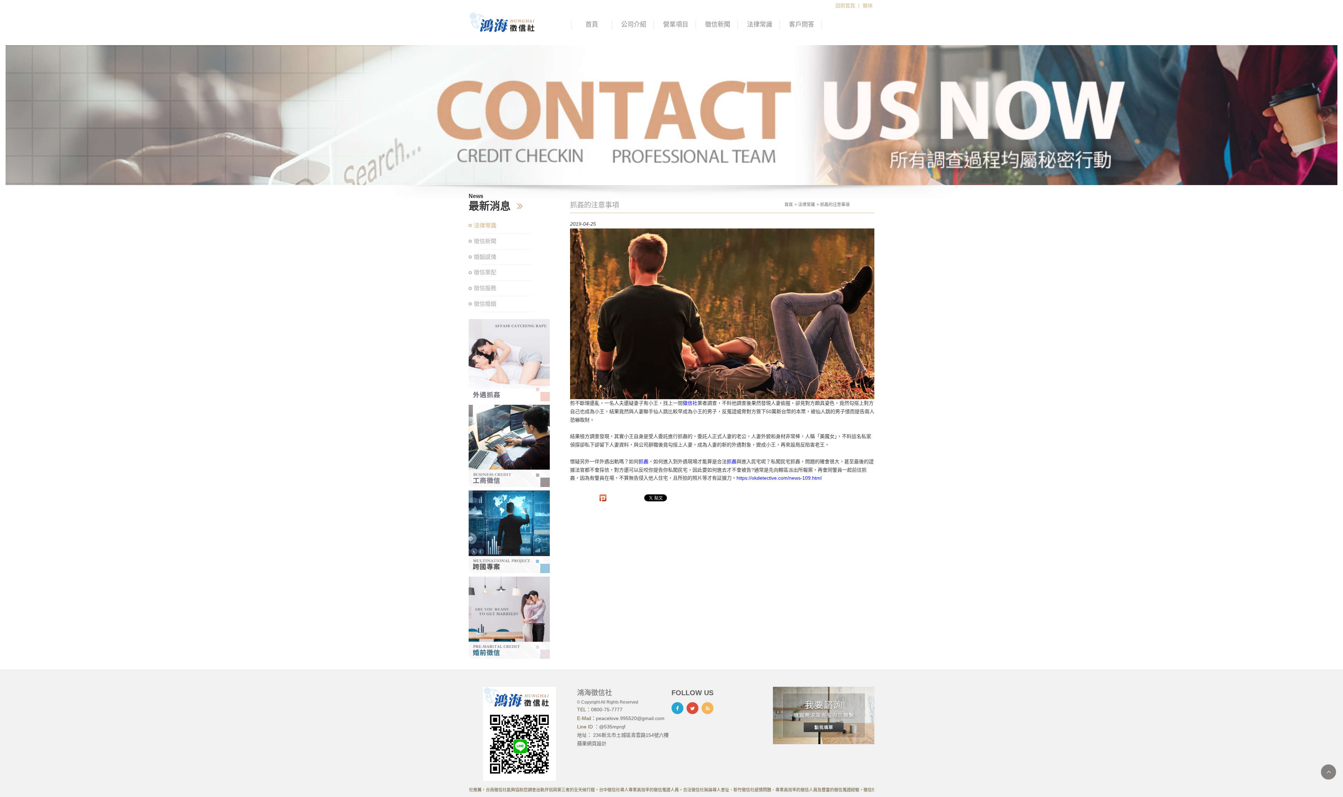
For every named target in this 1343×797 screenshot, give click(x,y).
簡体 (868, 5)
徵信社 (690, 403)
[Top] (1328, 772)
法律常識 (759, 24)
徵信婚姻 (485, 304)
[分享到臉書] (677, 708)
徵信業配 (485, 272)
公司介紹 (633, 24)
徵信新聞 (717, 24)
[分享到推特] (692, 708)
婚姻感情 (485, 257)
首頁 (591, 24)
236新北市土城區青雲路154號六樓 (631, 735)
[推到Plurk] (602, 497)
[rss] (707, 708)
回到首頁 (845, 5)
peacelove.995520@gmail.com (630, 718)
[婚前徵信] (509, 618)
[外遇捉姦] (509, 360)
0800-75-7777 (607, 709)
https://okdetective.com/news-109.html (779, 478)
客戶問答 (801, 24)
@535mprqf (612, 726)
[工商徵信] (509, 446)
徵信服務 (485, 288)
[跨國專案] (509, 532)
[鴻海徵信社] (505, 22)
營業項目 (675, 24)
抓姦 (643, 461)
